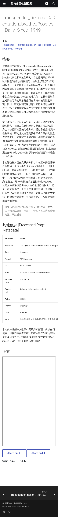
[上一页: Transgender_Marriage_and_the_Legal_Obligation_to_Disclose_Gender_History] (4, 494)
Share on (12, 453)
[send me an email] (4, 512)
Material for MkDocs (20, 506)
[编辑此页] (54, 18)
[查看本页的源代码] (49, 18)
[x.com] (9, 512)
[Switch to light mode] (47, 4)
